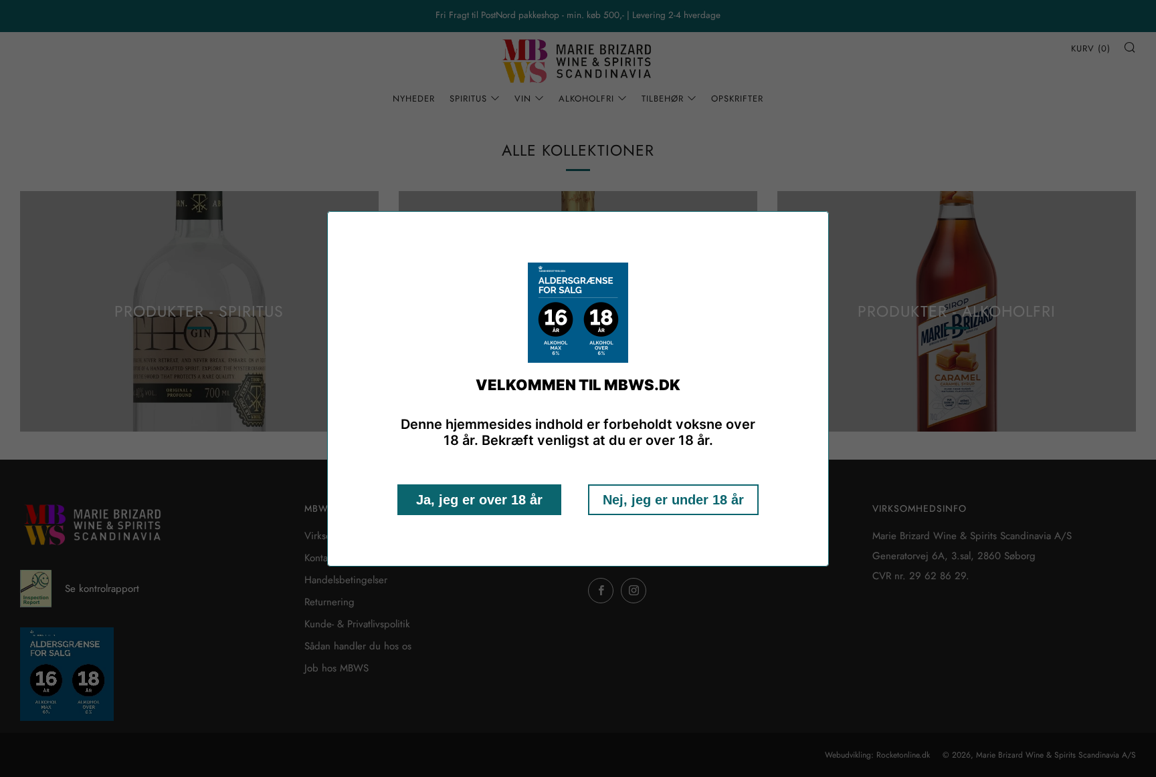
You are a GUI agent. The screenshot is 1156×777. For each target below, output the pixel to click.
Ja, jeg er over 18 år (479, 499)
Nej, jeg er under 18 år (673, 499)
